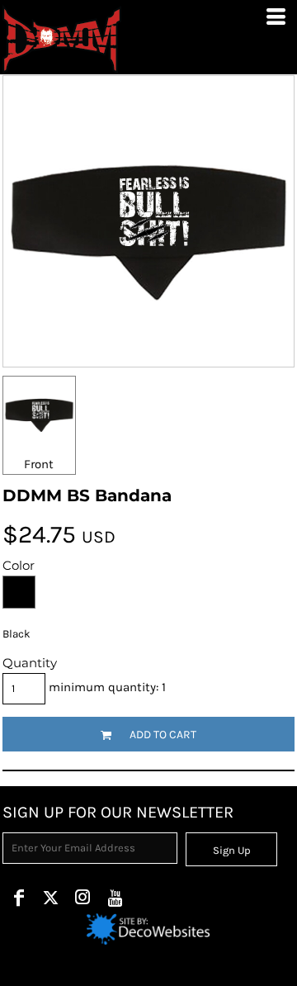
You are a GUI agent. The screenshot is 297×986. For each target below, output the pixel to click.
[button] (148, 929)
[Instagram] (82, 897)
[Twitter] (50, 897)
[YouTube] (115, 897)
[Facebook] (18, 897)
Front (39, 464)
